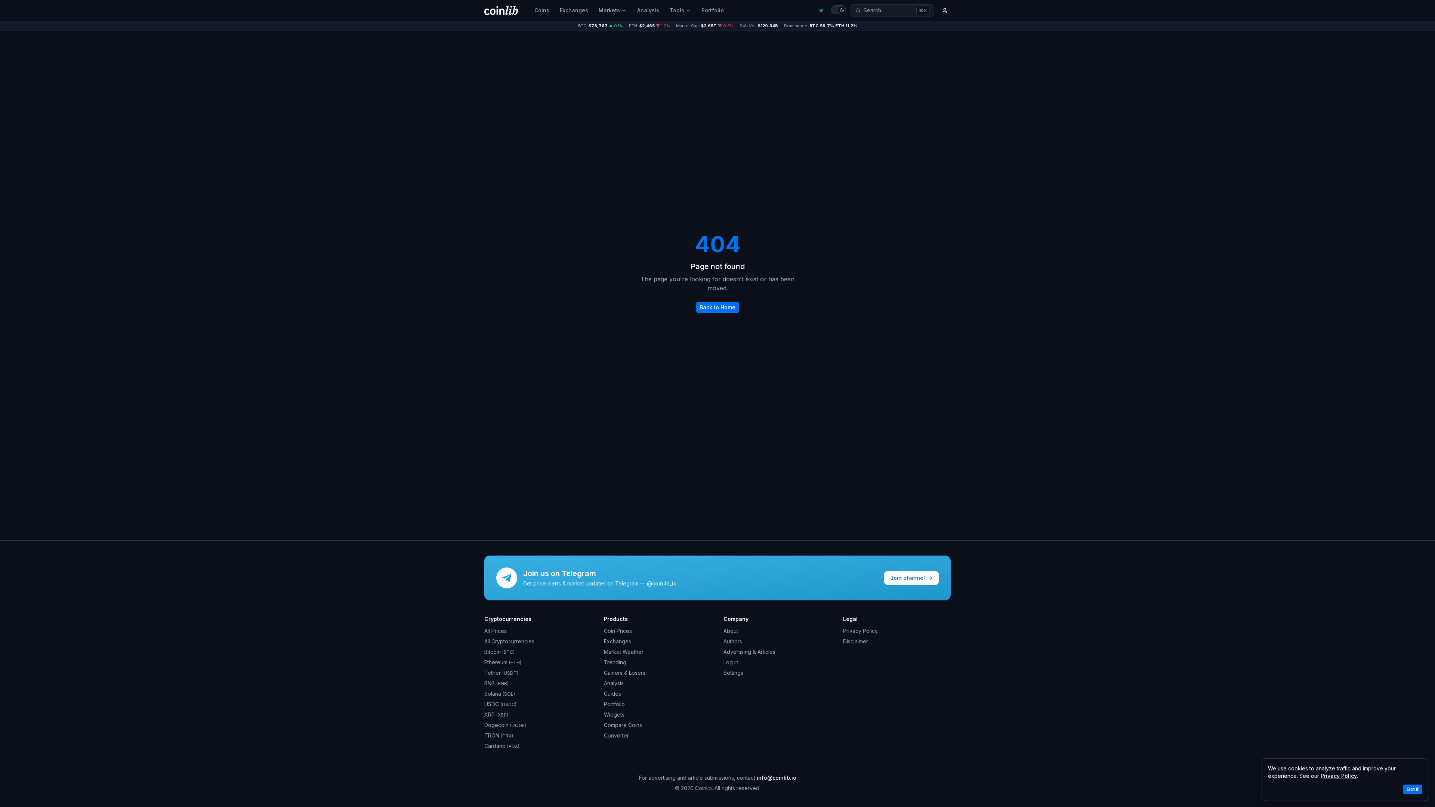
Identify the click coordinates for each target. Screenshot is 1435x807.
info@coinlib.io (776, 777)
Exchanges (574, 10)
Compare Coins (623, 725)
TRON (498, 735)
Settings (733, 673)
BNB (496, 683)
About (730, 631)
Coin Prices (618, 631)
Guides (612, 693)
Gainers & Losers (624, 673)
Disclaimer (855, 641)
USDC (500, 704)
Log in (730, 662)
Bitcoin (499, 652)
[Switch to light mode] (838, 9)
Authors (732, 641)
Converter (616, 735)
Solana (499, 693)
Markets (609, 10)
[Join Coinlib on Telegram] (821, 10)
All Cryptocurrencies (509, 641)
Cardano (501, 746)
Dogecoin (505, 725)
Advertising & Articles (749, 652)
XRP (496, 714)
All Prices (495, 631)
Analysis (648, 10)
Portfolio (712, 10)
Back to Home (717, 307)
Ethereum (502, 662)
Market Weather (624, 652)
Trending (615, 662)
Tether (501, 673)
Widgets (614, 714)
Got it (1413, 789)
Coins (541, 10)
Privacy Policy (860, 631)
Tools (677, 10)
